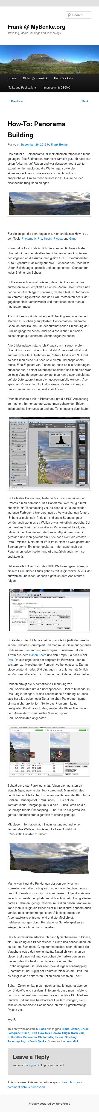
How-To (56, 1033)
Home (12, 78)
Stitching (70, 1037)
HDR (34, 1033)
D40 (10, 659)
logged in (35, 1065)
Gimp (72, 238)
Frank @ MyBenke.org (36, 26)
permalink (72, 1041)
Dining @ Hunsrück (35, 78)
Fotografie (14, 1033)
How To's (44, 1033)
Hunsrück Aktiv (63, 78)
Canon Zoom (37, 655)
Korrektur (77, 1033)
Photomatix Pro (31, 238)
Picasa (58, 238)
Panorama (30, 1037)
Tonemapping (16, 1041)
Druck (85, 1029)
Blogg (42, 1029)
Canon (75, 1029)
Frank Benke (59, 144)
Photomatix (45, 1037)
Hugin (48, 238)
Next (86, 101)
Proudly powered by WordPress (49, 1103)
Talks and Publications (23, 87)
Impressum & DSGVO (57, 87)
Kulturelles (15, 1037)
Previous (15, 101)
